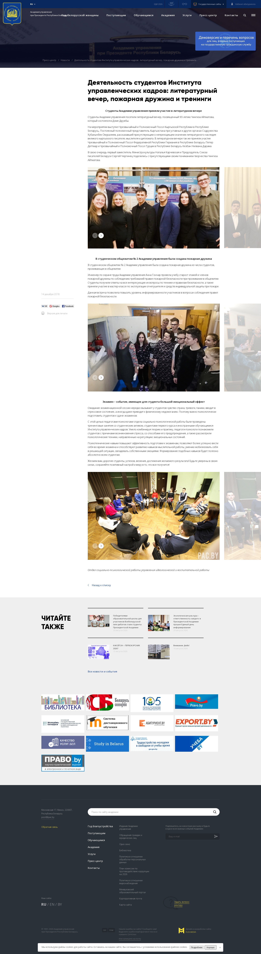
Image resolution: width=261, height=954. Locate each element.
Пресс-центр (208, 15)
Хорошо (211, 947)
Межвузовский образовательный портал (132, 891)
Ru (31, 5)
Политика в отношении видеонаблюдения (131, 882)
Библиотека (125, 850)
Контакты (231, 15)
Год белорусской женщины (80, 15)
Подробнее (196, 947)
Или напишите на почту (130, 938)
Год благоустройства (100, 826)
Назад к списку (101, 585)
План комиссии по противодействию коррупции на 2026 (134, 871)
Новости (65, 60)
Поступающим (116, 15)
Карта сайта (125, 904)
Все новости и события (102, 671)
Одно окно (124, 844)
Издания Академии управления (128, 827)
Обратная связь (49, 827)
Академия (168, 15)
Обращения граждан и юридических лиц (130, 836)
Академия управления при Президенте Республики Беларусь (49, 14)
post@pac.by (47, 817)
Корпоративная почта (130, 898)
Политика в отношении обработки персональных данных (132, 859)
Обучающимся (143, 15)
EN (52, 904)
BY (60, 904)
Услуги (187, 15)
